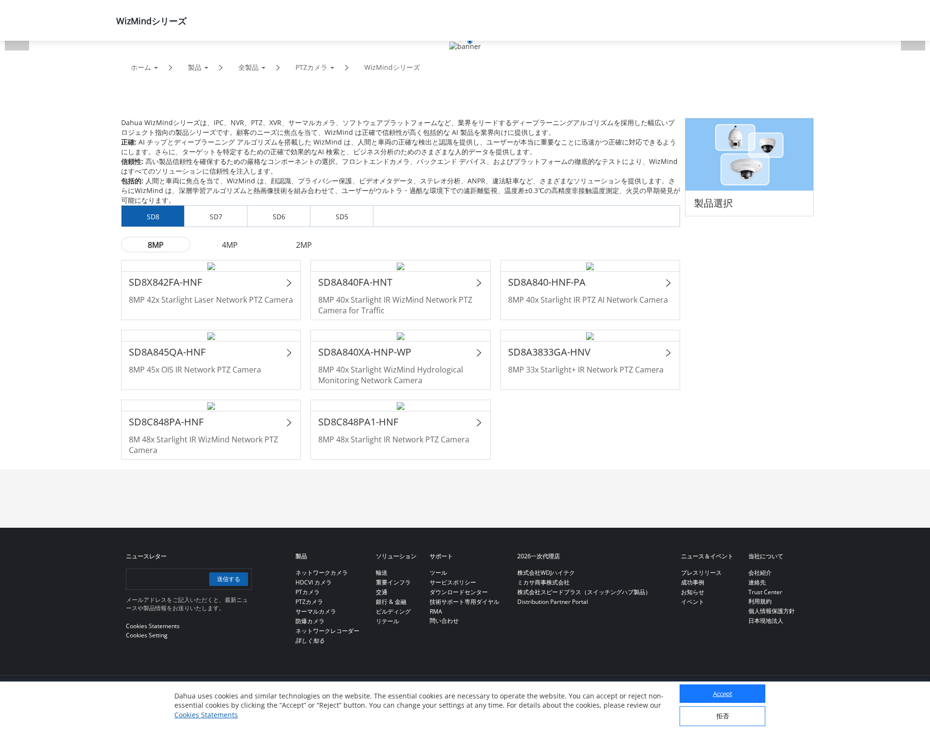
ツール (438, 572)
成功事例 (692, 582)
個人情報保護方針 (771, 611)
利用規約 (760, 601)
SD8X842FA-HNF (165, 282)
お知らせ (692, 592)
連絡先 (757, 582)
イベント (692, 602)
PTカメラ (307, 592)
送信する (228, 579)
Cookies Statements (206, 715)
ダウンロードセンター (459, 592)
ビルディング (393, 611)
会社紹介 (760, 572)
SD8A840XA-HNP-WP (364, 351)
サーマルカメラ (315, 611)
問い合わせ (444, 620)
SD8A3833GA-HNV (549, 351)
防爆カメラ (310, 621)
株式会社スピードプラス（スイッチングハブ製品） (584, 592)
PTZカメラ (311, 67)
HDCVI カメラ (313, 582)
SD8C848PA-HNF (166, 421)
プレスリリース (701, 572)
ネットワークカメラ (321, 572)
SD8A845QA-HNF (167, 351)
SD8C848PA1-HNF (358, 421)
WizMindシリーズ (392, 67)
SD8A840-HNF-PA (547, 282)
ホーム (141, 67)
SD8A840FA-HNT (355, 282)
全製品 (248, 67)
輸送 (382, 572)
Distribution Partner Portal (552, 602)
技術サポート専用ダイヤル (464, 602)
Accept (722, 694)
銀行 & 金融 (391, 602)
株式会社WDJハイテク (546, 572)
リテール (387, 621)
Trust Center (765, 592)
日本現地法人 (765, 620)
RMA (436, 611)
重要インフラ (393, 582)
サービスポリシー (453, 582)
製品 (195, 67)
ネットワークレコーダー (327, 631)
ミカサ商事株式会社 (543, 582)
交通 (382, 592)
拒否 (722, 716)
